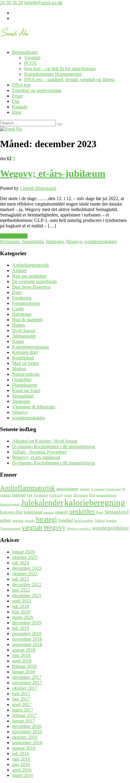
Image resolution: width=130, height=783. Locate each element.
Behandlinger (25, 52)
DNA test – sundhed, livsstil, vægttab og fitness (69, 79)
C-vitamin (98, 489)
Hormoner (9, 241)
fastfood (19, 494)
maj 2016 (21, 764)
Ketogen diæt (25, 352)
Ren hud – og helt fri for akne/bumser (60, 68)
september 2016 (27, 742)
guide (68, 495)
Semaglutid (32, 241)
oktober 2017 (24, 688)
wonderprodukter (100, 241)
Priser (17, 95)
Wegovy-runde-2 (79, 528)
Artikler (19, 270)
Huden (18, 325)
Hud (92, 495)
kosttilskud (33, 512)
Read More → (14, 236)
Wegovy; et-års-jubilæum (53, 173)
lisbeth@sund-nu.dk (43, 2)
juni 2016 (21, 759)
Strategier (54, 241)
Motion (19, 368)
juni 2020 (21, 611)
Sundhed (65, 520)
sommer (18, 520)
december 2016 (26, 726)
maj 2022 (21, 590)
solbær (5, 520)
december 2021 (26, 595)
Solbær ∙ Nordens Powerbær (39, 451)
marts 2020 (22, 617)
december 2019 (26, 622)
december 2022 (26, 584)
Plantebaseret (24, 385)
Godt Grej (56, 495)
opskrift (61, 512)
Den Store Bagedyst (31, 286)
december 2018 (26, 633)
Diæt (16, 292)
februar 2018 (24, 666)
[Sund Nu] (14, 33)
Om (15, 101)
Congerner (113, 489)
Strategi (46, 519)
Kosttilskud (23, 357)
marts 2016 (22, 775)
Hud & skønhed (27, 319)
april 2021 (21, 600)
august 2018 (23, 649)
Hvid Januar (23, 330)
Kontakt (20, 106)
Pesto (99, 512)
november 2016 (27, 731)
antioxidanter (67, 488)
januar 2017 (23, 720)
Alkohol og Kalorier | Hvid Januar (44, 441)
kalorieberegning (94, 502)
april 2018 (21, 660)
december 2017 (26, 677)
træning (111, 520)
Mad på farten (25, 363)
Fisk (30, 495)
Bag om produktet (29, 276)
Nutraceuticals (25, 374)
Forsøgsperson (26, 303)
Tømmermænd (10, 528)
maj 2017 (21, 699)
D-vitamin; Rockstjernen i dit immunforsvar (53, 446)
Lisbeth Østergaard (38, 188)
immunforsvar (106, 495)
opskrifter (82, 511)
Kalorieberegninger (30, 346)
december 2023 (26, 568)
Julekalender (24, 336)
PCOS (30, 63)
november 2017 (27, 682)
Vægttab (32, 57)
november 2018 (27, 639)
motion (49, 512)
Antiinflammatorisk (30, 265)
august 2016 (23, 748)
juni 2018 (21, 655)
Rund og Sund (26, 390)
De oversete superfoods (34, 281)
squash (29, 520)
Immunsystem (10, 504)
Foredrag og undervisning (36, 90)
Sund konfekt (83, 520)
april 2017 (21, 704)
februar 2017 (24, 715)
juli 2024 (20, 562)
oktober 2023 (24, 573)
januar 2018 (23, 671)
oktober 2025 (24, 557)
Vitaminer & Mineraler (33, 406)
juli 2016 (20, 753)
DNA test (21, 85)
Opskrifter (21, 379)
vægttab (32, 527)
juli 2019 (20, 628)
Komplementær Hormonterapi (53, 74)
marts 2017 (22, 709)
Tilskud (99, 520)
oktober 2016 (24, 737)
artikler (85, 489)
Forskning (21, 297)
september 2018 (27, 644)
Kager (18, 341)
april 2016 (21, 769)
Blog (16, 112)
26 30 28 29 (11, 2)
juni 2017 (21, 693)
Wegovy (74, 241)
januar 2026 (23, 551)
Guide (18, 308)
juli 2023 (20, 579)
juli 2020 (20, 606)
